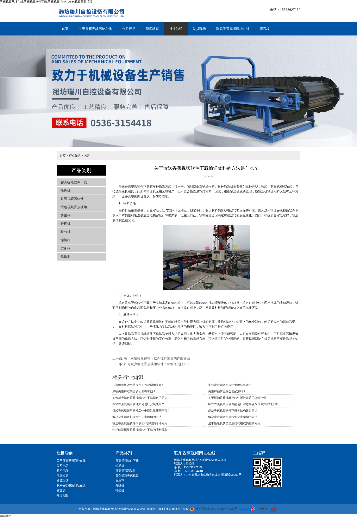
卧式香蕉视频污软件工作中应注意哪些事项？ (141, 410)
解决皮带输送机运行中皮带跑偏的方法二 (234, 417)
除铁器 (65, 256)
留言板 (265, 29)
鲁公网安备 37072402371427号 (216, 508)
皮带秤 (65, 248)
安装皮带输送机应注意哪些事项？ (230, 385)
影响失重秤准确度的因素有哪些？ (134, 391)
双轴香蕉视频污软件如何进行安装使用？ (138, 404)
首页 (65, 29)
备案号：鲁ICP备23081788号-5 (167, 509)
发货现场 (199, 29)
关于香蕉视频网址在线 (95, 29)
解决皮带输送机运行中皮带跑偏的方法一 (138, 417)
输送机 (65, 190)
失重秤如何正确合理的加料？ (227, 391)
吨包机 (65, 232)
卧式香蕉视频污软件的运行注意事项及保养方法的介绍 (243, 404)
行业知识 (175, 29)
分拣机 (65, 223)
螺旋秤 (65, 240)
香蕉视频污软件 (72, 199)
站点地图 (62, 495)
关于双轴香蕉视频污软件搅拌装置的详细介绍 (157, 358)
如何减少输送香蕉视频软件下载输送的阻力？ (141, 397)
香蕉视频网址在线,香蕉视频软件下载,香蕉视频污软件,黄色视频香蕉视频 (46, 1)
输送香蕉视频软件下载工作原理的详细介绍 (139, 423)
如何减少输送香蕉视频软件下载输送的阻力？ (157, 364)
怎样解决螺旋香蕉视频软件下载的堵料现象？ (141, 429)
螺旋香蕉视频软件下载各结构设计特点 (232, 410)
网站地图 (6, 516)
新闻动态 (152, 29)
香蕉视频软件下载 (74, 182)
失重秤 (65, 215)
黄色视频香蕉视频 (74, 207)
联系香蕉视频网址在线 (232, 29)
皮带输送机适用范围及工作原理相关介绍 (138, 385)
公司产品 (128, 29)
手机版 (263, 509)
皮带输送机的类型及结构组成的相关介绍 (234, 423)
